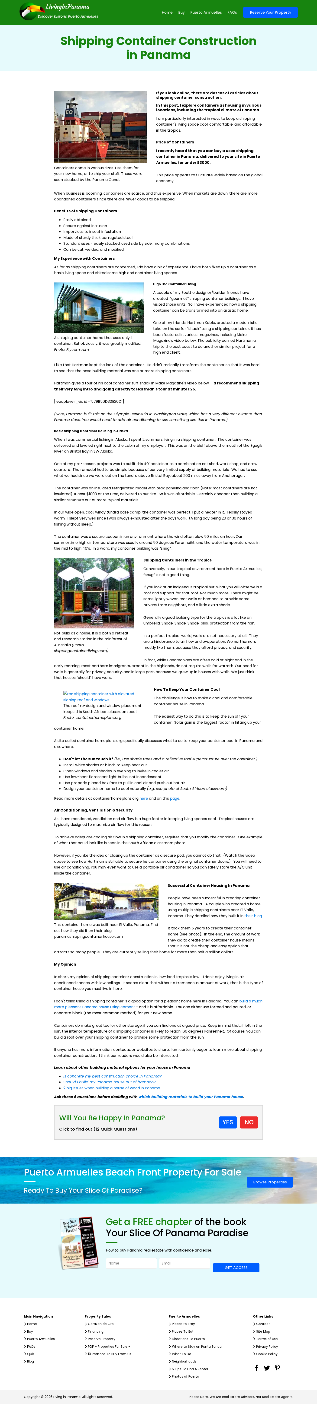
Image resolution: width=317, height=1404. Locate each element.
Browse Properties (270, 1182)
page (174, 798)
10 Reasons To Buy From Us (109, 1354)
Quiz (30, 1354)
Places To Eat (183, 1331)
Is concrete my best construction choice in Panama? (112, 1076)
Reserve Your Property (270, 12)
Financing (96, 1331)
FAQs (232, 12)
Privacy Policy (267, 1346)
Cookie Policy (267, 1354)
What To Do (181, 1354)
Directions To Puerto (188, 1339)
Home (167, 12)
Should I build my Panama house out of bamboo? (110, 1082)
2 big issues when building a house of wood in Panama (111, 1088)
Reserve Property (101, 1339)
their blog (253, 916)
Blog (30, 1361)
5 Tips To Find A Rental (190, 1369)
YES (228, 1122)
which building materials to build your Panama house (191, 1097)
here (143, 798)
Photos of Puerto (185, 1376)
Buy (181, 12)
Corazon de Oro (101, 1324)
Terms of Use (267, 1339)
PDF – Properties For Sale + (109, 1346)
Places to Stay (183, 1324)
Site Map (263, 1331)
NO (249, 1122)
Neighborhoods (184, 1361)
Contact (263, 1324)
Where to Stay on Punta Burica (197, 1346)
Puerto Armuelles (206, 12)
